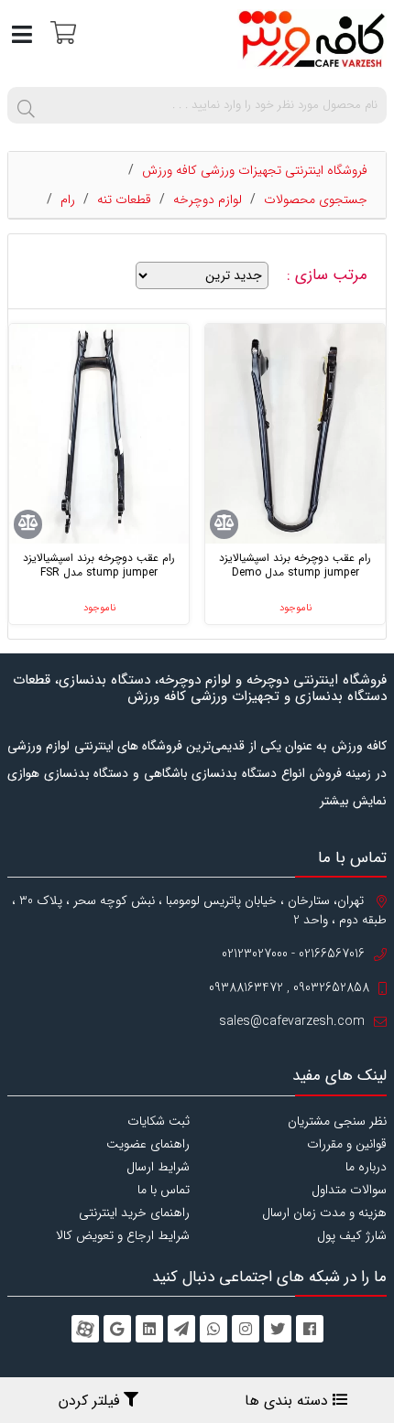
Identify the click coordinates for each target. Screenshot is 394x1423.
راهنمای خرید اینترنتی (134, 1212)
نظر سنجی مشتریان (337, 1121)
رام (67, 199)
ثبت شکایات (158, 1121)
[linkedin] (149, 1328)
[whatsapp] (213, 1328)
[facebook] (309, 1328)
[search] (25, 105)
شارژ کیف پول (352, 1235)
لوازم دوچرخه (207, 199)
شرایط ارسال (158, 1167)
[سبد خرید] (61, 31)
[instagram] (245, 1328)
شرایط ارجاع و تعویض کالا (123, 1235)
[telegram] (181, 1328)
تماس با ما (163, 1190)
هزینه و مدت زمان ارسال (324, 1212)
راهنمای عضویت (148, 1144)
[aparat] (85, 1328)
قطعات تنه (124, 199)
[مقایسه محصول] (224, 524)
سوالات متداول (349, 1190)
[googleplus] (117, 1328)
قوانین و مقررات (347, 1144)
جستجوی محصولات (315, 199)
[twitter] (277, 1328)
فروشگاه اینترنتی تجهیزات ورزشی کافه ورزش (254, 170)
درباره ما (366, 1167)
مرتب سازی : (329, 275)
